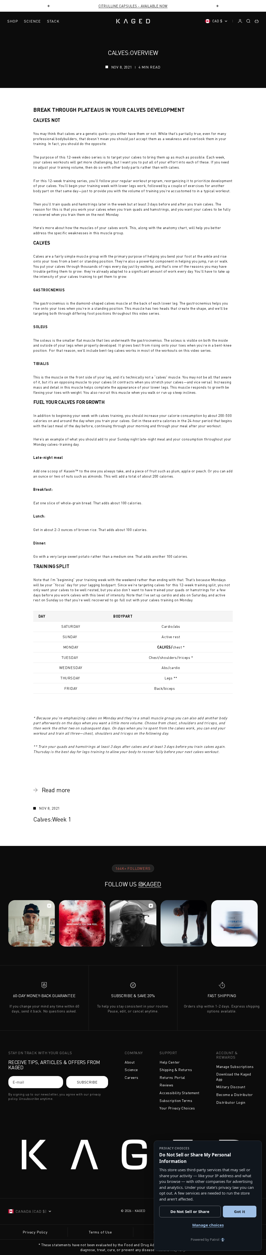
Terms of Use (100, 1232)
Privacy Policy (35, 1232)
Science (32, 21)
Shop (12, 21)
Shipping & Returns (175, 1069)
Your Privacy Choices (177, 1108)
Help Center (169, 1062)
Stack (53, 21)
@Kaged (150, 884)
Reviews (166, 1085)
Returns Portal (172, 1077)
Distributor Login (230, 1102)
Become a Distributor (234, 1094)
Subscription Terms (175, 1100)
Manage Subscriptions (235, 1066)
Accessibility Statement (179, 1093)
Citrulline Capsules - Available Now (133, 6)
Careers (131, 1077)
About (130, 1062)
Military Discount (230, 1087)
